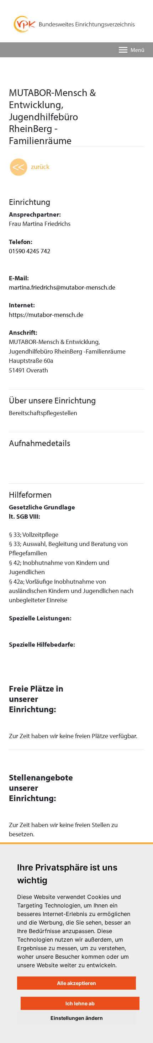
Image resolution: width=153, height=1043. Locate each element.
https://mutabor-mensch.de (46, 315)
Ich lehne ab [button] (80, 1003)
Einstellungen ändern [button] (77, 1018)
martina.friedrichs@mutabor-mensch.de (62, 287)
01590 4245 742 (29, 251)
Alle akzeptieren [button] (76, 983)
